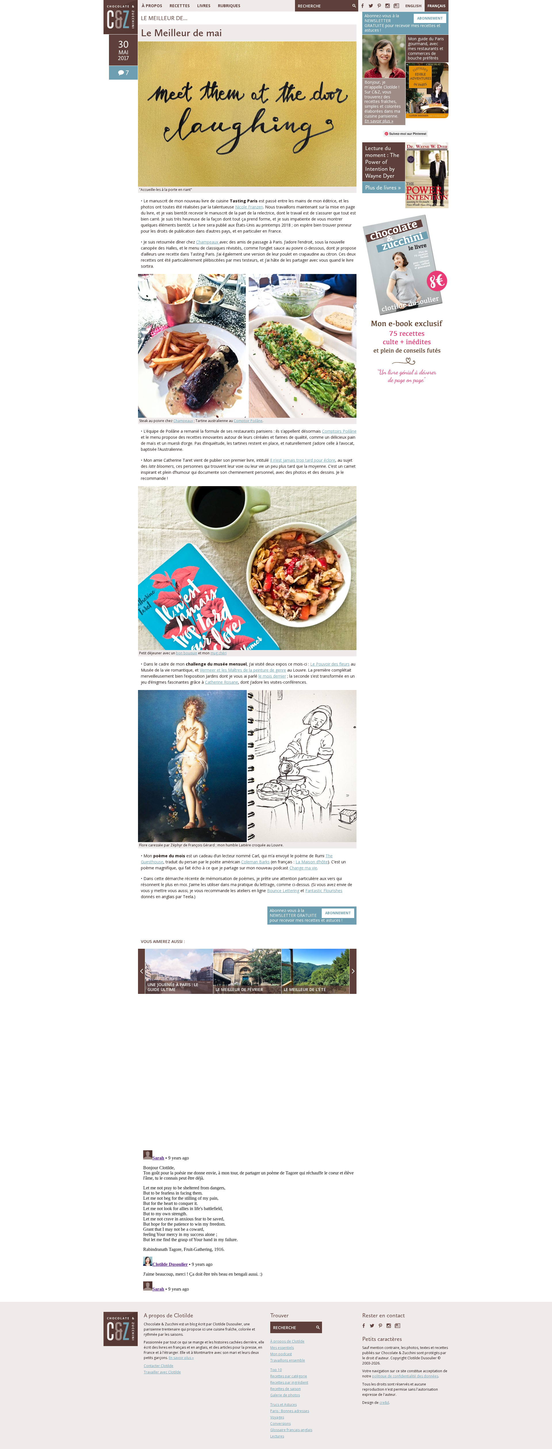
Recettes (180, 5)
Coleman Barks (255, 862)
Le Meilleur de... (164, 18)
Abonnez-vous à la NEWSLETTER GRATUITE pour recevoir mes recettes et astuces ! (310, 915)
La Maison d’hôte (312, 862)
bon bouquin (186, 653)
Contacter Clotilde (158, 1365)
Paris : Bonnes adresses (289, 1410)
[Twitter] (371, 6)
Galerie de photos (285, 1395)
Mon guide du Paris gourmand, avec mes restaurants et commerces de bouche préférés (426, 48)
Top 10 (276, 1369)
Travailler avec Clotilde (162, 1372)
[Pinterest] (379, 6)
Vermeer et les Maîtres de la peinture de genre (243, 670)
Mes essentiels (282, 1347)
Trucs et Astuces (283, 1404)
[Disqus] (248, 1073)
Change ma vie (303, 868)
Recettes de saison (285, 1388)
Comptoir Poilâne (248, 420)
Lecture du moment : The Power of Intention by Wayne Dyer (382, 162)
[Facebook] (363, 6)
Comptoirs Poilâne (339, 431)
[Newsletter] (396, 6)
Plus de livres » (383, 187)
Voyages (277, 1417)
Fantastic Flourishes (323, 890)
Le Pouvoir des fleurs (330, 664)
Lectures (277, 1436)
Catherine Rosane (221, 682)
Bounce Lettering (283, 890)
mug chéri (218, 653)
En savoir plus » (181, 1357)
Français (437, 5)
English (413, 5)
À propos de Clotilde (287, 1341)
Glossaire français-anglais (291, 1429)
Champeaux (207, 242)
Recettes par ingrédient (289, 1382)
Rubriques (229, 5)
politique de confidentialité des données (405, 1376)
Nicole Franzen (249, 207)
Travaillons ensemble (287, 1360)
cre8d (384, 1402)
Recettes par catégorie (288, 1376)
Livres (203, 5)
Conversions (280, 1423)
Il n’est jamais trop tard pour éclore (302, 460)
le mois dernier (272, 676)
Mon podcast (281, 1354)
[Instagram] (388, 6)
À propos (152, 5)
